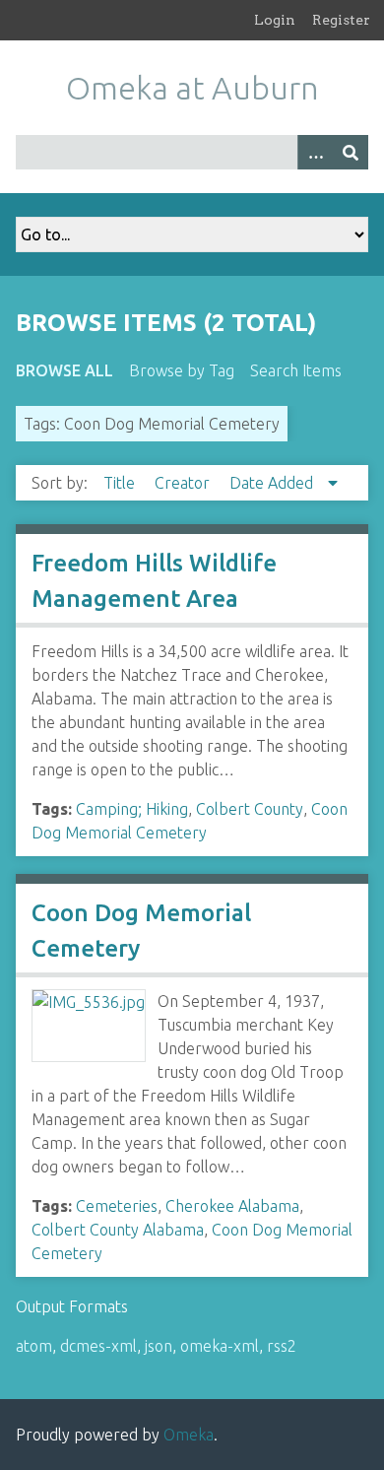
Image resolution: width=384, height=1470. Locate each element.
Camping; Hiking (132, 809)
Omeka (188, 1434)
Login (274, 20)
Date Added (273, 483)
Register (341, 20)
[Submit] (350, 152)
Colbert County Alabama (118, 1229)
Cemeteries (117, 1206)
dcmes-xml (98, 1346)
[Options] (315, 152)
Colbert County (249, 809)
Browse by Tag (181, 370)
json (158, 1346)
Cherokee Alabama (232, 1206)
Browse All (64, 370)
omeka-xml (219, 1346)
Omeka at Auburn (192, 87)
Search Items (296, 370)
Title (121, 483)
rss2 (281, 1346)
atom (34, 1346)
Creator (184, 483)
